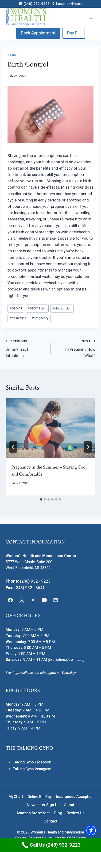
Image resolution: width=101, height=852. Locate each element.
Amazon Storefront (33, 813)
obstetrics (18, 318)
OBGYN (16, 308)
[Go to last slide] (13, 447)
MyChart (15, 796)
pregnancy (40, 318)
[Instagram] (33, 600)
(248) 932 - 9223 (35, 581)
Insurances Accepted (74, 796)
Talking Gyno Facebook (32, 762)
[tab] (41, 499)
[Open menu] (91, 17)
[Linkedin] (55, 600)
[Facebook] (11, 600)
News (12, 55)
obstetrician (61, 308)
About (69, 805)
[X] (22, 600)
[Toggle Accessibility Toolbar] (91, 830)
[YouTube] (44, 600)
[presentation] (50, 428)
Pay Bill (73, 32)
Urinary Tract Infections (17, 348)
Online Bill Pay (39, 796)
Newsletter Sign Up (43, 805)
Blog (58, 813)
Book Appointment (38, 32)
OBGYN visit (37, 308)
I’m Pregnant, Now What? (79, 348)
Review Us (76, 813)
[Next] (88, 447)
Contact (50, 821)
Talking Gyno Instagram (32, 769)
